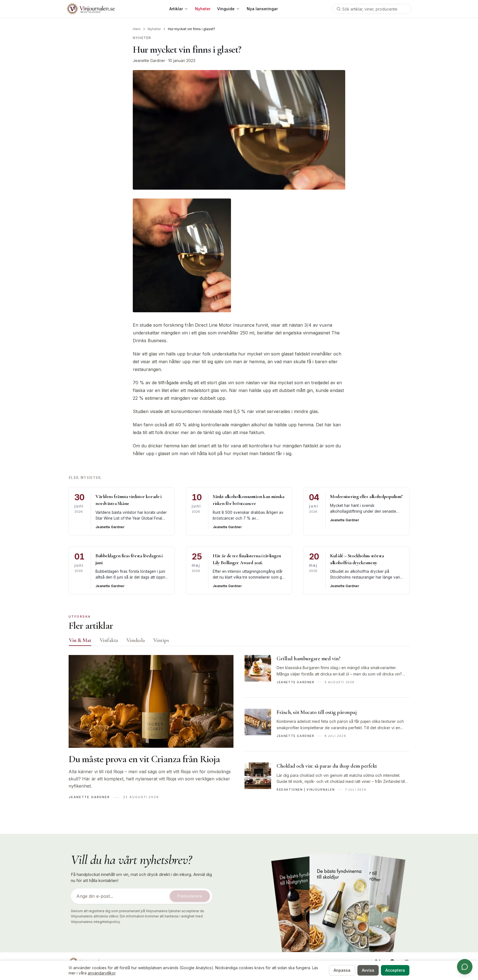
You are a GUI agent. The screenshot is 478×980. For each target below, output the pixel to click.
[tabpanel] (239, 730)
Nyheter (154, 29)
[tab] (80, 640)
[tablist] (239, 641)
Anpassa (342, 970)
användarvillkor (101, 973)
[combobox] (372, 9)
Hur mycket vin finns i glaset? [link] (191, 29)
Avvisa (368, 970)
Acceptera (395, 970)
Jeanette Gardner (149, 60)
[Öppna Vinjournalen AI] (464, 966)
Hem (137, 29)
